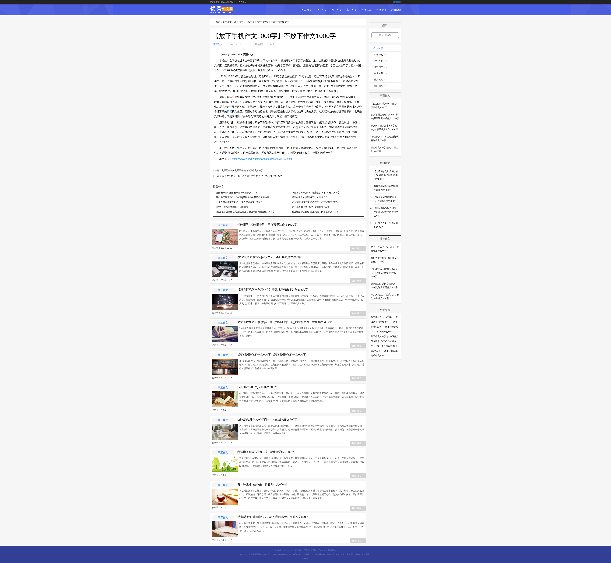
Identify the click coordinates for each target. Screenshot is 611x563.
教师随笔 (396, 9)
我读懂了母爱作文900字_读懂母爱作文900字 (265, 452)
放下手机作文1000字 (381, 317)
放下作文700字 (378, 336)
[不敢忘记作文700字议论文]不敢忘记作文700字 (315, 202)
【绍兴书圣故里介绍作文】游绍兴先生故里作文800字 (386, 212)
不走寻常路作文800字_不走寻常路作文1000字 (239, 202)
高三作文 (238, 22)
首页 (218, 22)
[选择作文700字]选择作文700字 (257, 387)
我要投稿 (397, 2)
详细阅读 (356, 248)
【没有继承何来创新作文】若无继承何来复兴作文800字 (272, 289)
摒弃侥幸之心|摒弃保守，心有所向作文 (311, 197)
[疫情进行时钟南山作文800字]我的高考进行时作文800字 (273, 516)
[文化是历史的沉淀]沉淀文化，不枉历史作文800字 (269, 257)
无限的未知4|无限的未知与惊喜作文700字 (242, 170)
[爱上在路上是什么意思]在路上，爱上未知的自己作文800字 (245, 211)
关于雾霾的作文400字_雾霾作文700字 (311, 207)
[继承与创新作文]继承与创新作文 (232, 207)
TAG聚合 (242, 2)
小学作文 (321, 9)
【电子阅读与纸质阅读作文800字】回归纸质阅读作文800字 (386, 175)
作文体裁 (366, 9)
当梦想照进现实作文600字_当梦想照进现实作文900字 (271, 354)
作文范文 (381, 9)
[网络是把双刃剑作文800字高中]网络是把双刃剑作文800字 (384, 272)
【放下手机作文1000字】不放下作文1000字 (267, 22)
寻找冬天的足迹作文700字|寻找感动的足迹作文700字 (242, 197)
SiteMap (233, 2)
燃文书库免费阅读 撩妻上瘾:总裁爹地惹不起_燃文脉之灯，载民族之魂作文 (284, 322)
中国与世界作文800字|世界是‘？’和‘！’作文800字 (316, 192)
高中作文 (351, 9)
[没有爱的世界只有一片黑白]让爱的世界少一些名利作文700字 (251, 176)
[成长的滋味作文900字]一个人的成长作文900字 (267, 419)
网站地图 (225, 2)
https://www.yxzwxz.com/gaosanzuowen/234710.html (262, 159)
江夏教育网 (215, 2)
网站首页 (307, 9)
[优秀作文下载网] (222, 12)
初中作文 (336, 9)
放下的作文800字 (385, 331)
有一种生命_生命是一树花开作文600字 (262, 484)
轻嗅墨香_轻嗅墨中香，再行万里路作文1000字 (267, 224)
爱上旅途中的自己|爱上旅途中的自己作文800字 (315, 211)
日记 (229, 111)
